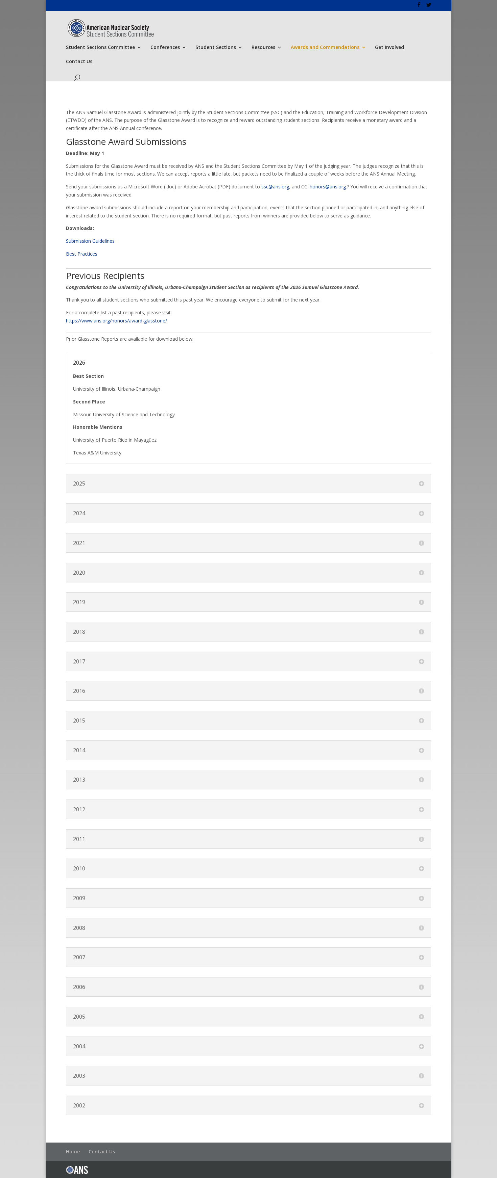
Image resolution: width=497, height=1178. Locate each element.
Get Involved (389, 47)
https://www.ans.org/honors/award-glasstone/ (116, 320)
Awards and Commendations (325, 47)
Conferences (165, 47)
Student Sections (215, 47)
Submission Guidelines (90, 241)
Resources (263, 47)
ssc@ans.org (275, 186)
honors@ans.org (328, 186)
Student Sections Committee (100, 47)
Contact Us (79, 61)
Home (73, 1151)
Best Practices (81, 254)
